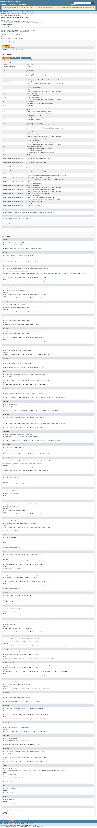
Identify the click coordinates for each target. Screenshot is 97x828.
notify (10, 218)
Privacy (1, 826)
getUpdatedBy (29, 105)
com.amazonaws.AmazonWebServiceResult (13, 21)
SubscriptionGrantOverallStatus (40, 189)
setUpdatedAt (29, 146)
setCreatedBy (29, 119)
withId (27, 181)
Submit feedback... (73, 4)
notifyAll (15, 218)
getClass (5, 218)
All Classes (30, 11)
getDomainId (29, 78)
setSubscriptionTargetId (32, 142)
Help (20, 1)
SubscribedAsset (10, 66)
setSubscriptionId (31, 138)
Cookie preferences (12, 826)
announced (7, 7)
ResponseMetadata (28, 21)
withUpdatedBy (29, 205)
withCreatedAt (29, 166)
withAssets (29, 158)
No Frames (21, 11)
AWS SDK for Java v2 (57, 7)
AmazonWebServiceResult (12, 33)
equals (27, 64)
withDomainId (29, 173)
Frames (16, 11)
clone (27, 62)
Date (4, 70)
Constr (14, 13)
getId (27, 85)
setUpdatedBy (29, 150)
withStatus (29, 185)
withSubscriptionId (31, 193)
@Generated (4, 30)
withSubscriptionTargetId (33, 197)
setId (27, 131)
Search (71, 2)
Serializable (4, 26)
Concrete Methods (26, 57)
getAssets (28, 66)
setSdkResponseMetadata (45, 212)
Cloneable (11, 26)
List (4, 66)
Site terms (6, 826)
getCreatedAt (29, 70)
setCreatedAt (29, 115)
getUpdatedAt (29, 101)
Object (31, 64)
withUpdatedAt (29, 201)
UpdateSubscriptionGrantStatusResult (13, 49)
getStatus (28, 89)
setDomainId (29, 123)
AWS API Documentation (7, 38)
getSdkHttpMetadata (8, 212)
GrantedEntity (6, 81)
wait (20, 218)
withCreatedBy (29, 170)
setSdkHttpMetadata (33, 212)
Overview (2, 1)
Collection (34, 111)
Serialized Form (18, 38)
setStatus (28, 134)
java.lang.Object (5, 20)
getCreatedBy (29, 74)
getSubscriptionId (31, 93)
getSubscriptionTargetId (32, 97)
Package (8, 1)
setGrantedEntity (30, 127)
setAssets (28, 111)
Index (16, 1)
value (9, 30)
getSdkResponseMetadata (20, 212)
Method (18, 13)
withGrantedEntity (31, 177)
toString (28, 154)
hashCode (28, 109)
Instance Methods (15, 57)
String (4, 74)
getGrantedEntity (30, 81)
